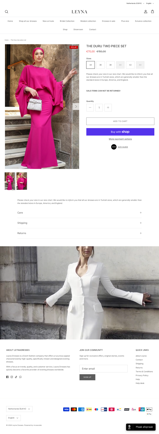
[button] (120, 147)
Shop (65, 29)
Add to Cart (120, 121)
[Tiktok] (16, 377)
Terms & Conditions (144, 371)
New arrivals (48, 21)
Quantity (90, 101)
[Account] (145, 12)
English (148, 3)
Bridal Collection (67, 21)
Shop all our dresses (28, 21)
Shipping (22, 222)
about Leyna (141, 356)
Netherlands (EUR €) (134, 3)
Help (138, 379)
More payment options (120, 139)
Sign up (87, 377)
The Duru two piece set (18, 40)
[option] (42, 106)
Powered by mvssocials (33, 425)
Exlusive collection (143, 21)
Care (20, 212)
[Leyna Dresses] (79, 12)
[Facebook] (7, 377)
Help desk (140, 383)
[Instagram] (12, 377)
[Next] (76, 106)
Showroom (78, 29)
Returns (21, 233)
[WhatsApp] (20, 377)
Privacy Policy (142, 375)
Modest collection (88, 21)
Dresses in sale (108, 21)
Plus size (125, 21)
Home (10, 21)
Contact (92, 29)
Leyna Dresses (17, 425)
